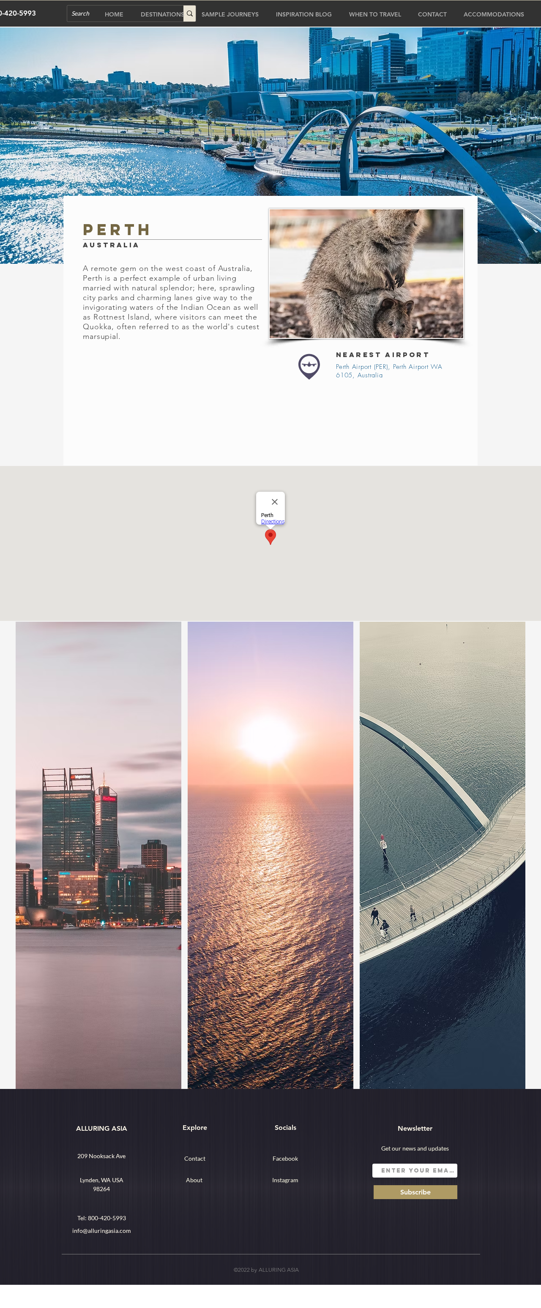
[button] (98, 855)
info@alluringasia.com (101, 1230)
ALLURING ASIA (101, 1128)
